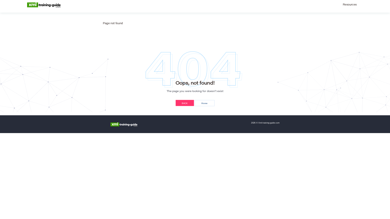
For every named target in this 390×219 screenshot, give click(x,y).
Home (204, 103)
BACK (185, 103)
